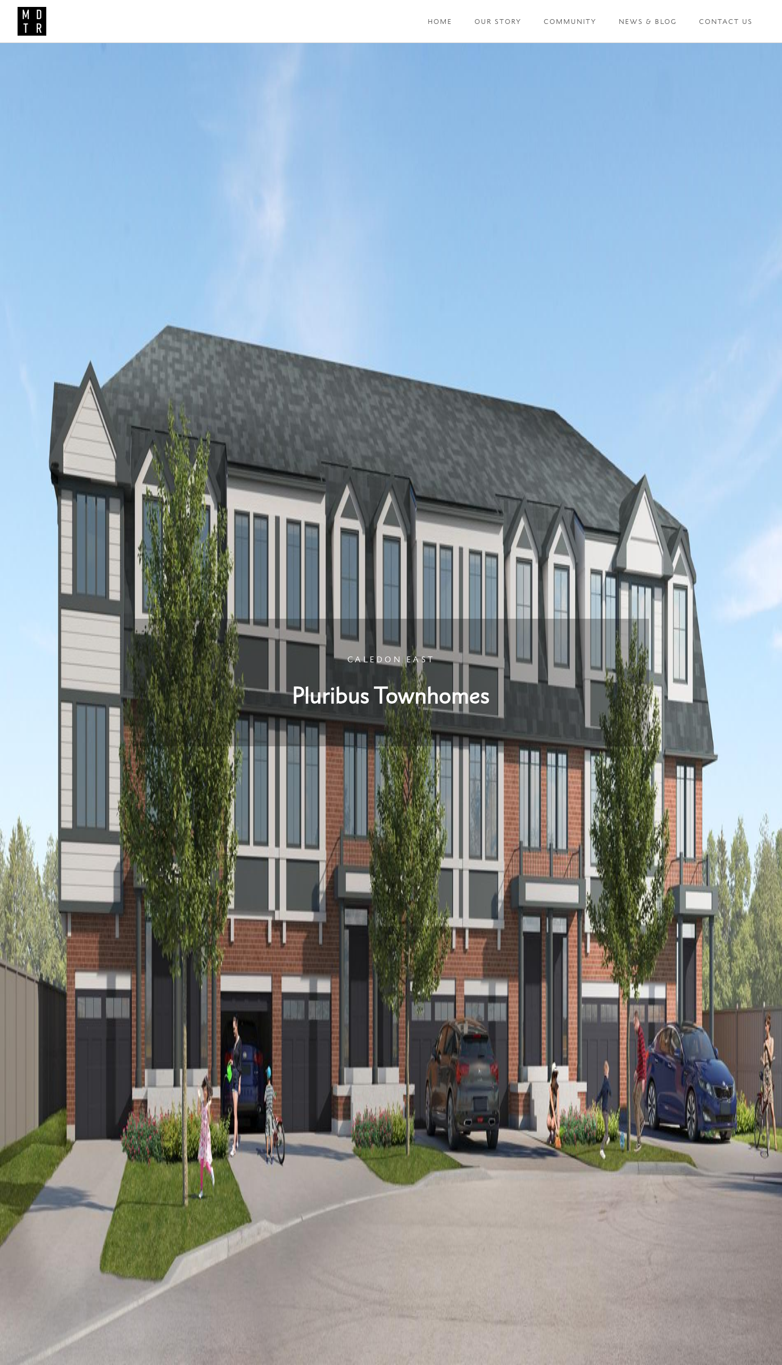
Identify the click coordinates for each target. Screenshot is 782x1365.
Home (440, 22)
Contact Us (726, 22)
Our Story (498, 22)
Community (570, 22)
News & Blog (648, 22)
